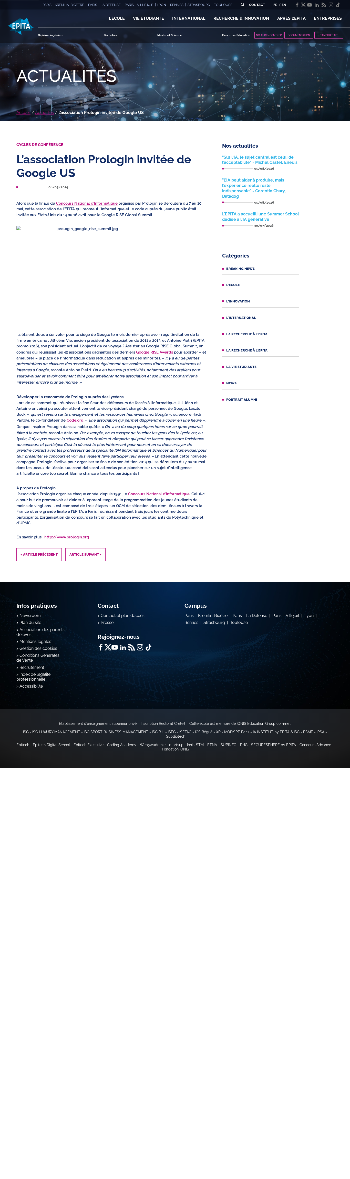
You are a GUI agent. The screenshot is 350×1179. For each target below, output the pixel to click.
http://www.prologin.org (66, 537)
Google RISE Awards (154, 352)
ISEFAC (185, 732)
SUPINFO (228, 745)
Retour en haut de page (324, 1158)
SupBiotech (175, 736)
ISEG (172, 732)
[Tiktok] (338, 5)
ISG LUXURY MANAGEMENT (56, 732)
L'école (233, 285)
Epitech (22, 745)
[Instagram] (331, 5)
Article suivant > (85, 554)
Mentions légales (35, 641)
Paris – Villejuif (285, 615)
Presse (107, 622)
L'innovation (238, 301)
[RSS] (324, 5)
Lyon (309, 615)
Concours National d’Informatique (87, 203)
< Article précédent (39, 554)
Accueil (23, 112)
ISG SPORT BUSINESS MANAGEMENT (116, 732)
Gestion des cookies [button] (38, 648)
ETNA (212, 745)
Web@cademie (153, 745)
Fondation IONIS (175, 749)
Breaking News (240, 269)
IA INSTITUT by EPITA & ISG (276, 732)
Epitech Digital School (51, 745)
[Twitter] (303, 5)
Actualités (44, 112)
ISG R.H (158, 732)
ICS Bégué (203, 732)
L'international (241, 318)
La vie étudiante (241, 367)
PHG (244, 745)
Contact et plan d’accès (123, 615)
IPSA (320, 732)
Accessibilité (31, 686)
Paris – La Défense (250, 615)
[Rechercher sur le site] (242, 5)
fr (275, 5)
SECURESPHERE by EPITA (273, 745)
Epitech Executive (89, 745)
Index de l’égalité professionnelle (33, 677)
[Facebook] (297, 5)
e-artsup (176, 745)
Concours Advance (315, 745)
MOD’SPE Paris (236, 732)
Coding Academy (121, 745)
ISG (26, 732)
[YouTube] (309, 5)
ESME (308, 732)
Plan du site (30, 622)
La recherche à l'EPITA (246, 334)
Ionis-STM (195, 745)
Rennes (191, 622)
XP (218, 732)
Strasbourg (214, 622)
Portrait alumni (241, 400)
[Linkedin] (317, 5)
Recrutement (31, 667)
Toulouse (239, 622)
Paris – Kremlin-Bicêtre (206, 615)
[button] (117, 18)
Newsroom (30, 615)
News (231, 383)
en (284, 5)
